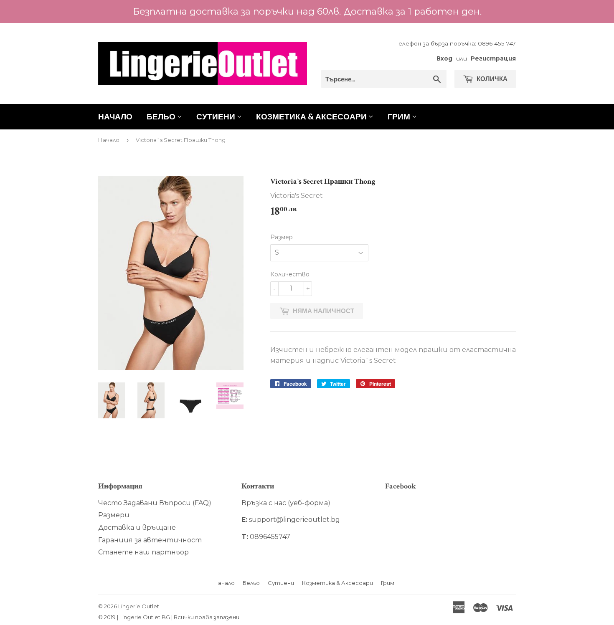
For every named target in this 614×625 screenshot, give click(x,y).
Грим (400, 116)
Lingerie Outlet (138, 606)
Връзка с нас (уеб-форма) (285, 503)
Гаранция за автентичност (150, 540)
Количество (290, 274)
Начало (115, 116)
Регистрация (493, 58)
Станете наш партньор (143, 552)
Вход (444, 58)
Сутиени (216, 116)
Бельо (162, 116)
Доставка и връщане (137, 527)
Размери (113, 515)
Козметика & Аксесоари (312, 116)
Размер (281, 237)
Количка (491, 78)
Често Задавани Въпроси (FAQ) (154, 503)
